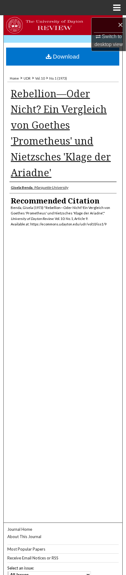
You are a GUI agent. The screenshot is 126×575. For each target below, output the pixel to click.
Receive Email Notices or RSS (32, 557)
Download (65, 56)
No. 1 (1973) (58, 78)
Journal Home (19, 529)
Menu (117, 7)
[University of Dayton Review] (63, 25)
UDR (27, 78)
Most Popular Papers (26, 549)
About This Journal (24, 536)
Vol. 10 (40, 78)
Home (14, 78)
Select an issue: (20, 568)
